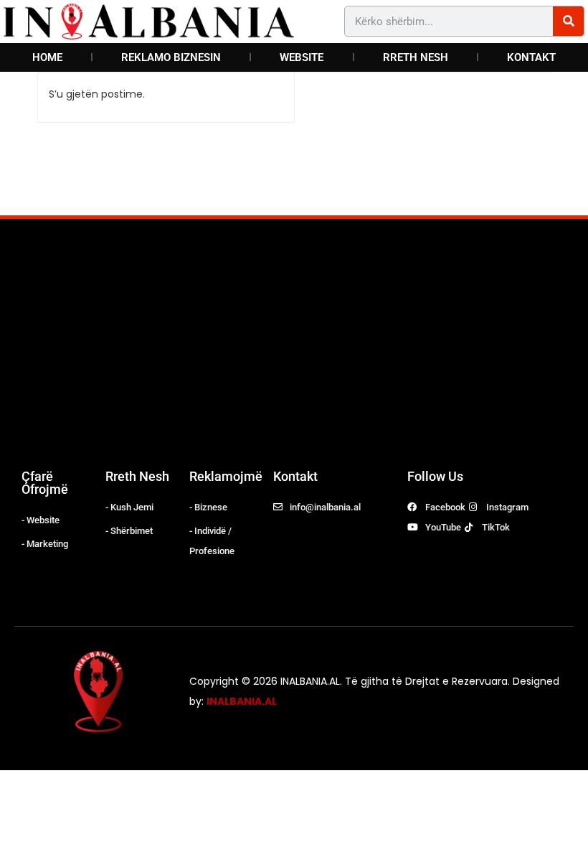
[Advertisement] (294, 348)
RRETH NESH (415, 57)
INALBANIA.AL (242, 701)
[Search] (568, 21)
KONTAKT (531, 57)
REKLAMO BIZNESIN (171, 57)
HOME (47, 57)
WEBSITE (301, 57)
